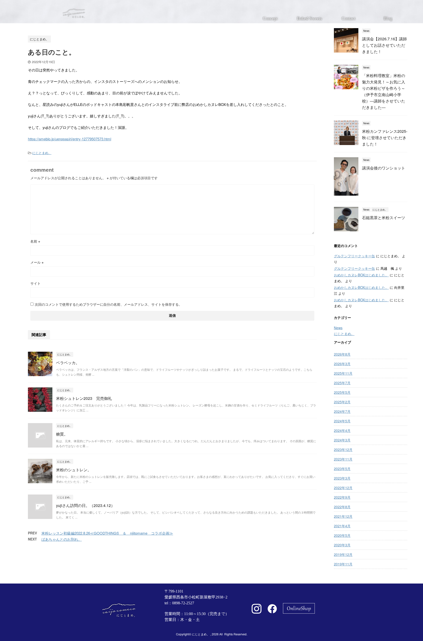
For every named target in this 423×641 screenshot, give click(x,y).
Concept (270, 18)
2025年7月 (342, 382)
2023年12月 (343, 449)
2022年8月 (342, 506)
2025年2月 (342, 401)
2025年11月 (343, 373)
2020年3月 (342, 544)
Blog (388, 18)
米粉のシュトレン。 (73, 469)
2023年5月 (342, 468)
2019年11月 (343, 564)
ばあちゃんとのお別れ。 (61, 539)
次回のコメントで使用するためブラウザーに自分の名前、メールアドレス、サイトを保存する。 (108, 304)
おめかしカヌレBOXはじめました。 (361, 274)
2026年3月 (342, 363)
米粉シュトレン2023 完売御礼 (84, 398)
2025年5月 (342, 392)
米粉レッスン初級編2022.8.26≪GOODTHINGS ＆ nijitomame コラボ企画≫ (107, 533)
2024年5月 (342, 420)
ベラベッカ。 (68, 362)
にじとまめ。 (41, 152)
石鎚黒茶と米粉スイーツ (383, 217)
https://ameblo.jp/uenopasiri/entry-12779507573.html (69, 138)
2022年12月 (343, 487)
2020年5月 (342, 535)
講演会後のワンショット (383, 168)
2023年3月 (342, 478)
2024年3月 (342, 440)
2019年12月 (343, 554)
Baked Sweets (309, 18)
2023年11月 (343, 459)
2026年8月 (342, 354)
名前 (35, 241)
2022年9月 (342, 497)
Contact (348, 18)
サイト (35, 283)
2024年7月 (342, 411)
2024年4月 (342, 430)
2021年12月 (343, 516)
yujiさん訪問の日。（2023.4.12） (85, 505)
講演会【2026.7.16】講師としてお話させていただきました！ (384, 45)
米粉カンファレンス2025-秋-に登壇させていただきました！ (384, 137)
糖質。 (62, 434)
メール (37, 262)
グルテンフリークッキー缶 (354, 255)
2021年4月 (342, 525)
